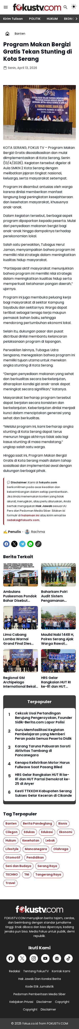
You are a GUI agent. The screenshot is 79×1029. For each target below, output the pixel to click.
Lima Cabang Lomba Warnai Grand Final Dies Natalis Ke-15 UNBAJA (17, 639)
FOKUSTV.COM (57, 1023)
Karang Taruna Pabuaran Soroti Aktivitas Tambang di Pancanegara (42, 750)
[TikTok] (68, 958)
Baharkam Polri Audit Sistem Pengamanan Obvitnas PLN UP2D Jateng (57, 596)
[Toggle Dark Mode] (74, 7)
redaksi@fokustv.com (23, 520)
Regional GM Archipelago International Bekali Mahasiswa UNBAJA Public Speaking (20, 682)
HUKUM (52, 19)
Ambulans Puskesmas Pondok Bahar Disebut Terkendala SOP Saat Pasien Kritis (20, 596)
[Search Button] (65, 7)
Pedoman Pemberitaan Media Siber (39, 994)
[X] (14, 544)
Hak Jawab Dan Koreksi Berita (39, 979)
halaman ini (30, 515)
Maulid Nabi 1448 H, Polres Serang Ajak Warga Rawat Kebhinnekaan (57, 639)
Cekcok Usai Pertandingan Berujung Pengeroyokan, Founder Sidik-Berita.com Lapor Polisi (43, 717)
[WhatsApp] (30, 544)
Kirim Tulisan (13, 19)
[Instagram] (33, 958)
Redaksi (14, 971)
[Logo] (39, 909)
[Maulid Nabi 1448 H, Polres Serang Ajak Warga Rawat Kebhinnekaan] (58, 617)
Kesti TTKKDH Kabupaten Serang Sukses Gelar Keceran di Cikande (43, 793)
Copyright (62, 1002)
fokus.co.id (30, 1023)
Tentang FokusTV (36, 971)
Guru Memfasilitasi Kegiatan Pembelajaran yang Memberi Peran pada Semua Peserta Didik (43, 734)
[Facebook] (6, 544)
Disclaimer (44, 1002)
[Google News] (57, 958)
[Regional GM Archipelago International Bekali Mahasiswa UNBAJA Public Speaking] (20, 661)
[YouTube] (45, 958)
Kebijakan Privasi (21, 1002)
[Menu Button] (5, 7)
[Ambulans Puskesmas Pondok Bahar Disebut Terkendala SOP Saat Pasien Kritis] (20, 574)
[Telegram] (22, 544)
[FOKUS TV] (37, 7)
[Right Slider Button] (75, 18)
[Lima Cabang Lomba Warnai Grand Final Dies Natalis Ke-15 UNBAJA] (20, 617)
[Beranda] (7, 33)
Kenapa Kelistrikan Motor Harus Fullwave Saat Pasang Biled (42, 765)
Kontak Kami (61, 971)
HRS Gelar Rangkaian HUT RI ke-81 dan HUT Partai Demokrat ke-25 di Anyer (56, 682)
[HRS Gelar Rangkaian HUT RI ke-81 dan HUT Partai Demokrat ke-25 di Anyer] (58, 661)
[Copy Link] (38, 544)
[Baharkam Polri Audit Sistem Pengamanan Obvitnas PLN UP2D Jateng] (58, 574)
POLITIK (34, 19)
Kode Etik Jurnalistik (39, 986)
